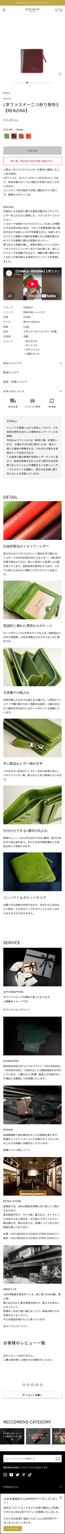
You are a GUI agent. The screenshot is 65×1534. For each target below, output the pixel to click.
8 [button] (33, 83)
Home (6, 92)
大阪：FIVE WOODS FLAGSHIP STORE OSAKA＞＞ (31, 1233)
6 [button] (27, 83)
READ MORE (12, 1528)
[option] (32, 2)
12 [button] (43, 83)
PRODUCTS (10, 1486)
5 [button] (25, 83)
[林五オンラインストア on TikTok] (30, 1475)
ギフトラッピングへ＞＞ (16, 1009)
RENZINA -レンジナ (34, 312)
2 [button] (17, 83)
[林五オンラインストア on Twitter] (17, 1475)
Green (7, 136)
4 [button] (22, 83)
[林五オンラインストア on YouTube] (11, 1475)
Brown (14, 136)
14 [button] (49, 83)
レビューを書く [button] (34, 1394)
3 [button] (19, 83)
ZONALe (7, 98)
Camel (21, 136)
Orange (28, 136)
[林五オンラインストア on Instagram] (5, 1475)
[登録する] (58, 1459)
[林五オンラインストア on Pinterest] (24, 1475)
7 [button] (30, 83)
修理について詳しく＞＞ (16, 1150)
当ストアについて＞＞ (15, 1326)
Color (13, 129)
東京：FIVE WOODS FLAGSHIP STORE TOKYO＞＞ (31, 1238)
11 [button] (41, 83)
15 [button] (51, 83)
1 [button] (14, 83)
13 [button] (46, 83)
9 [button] (35, 83)
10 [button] (38, 83)
